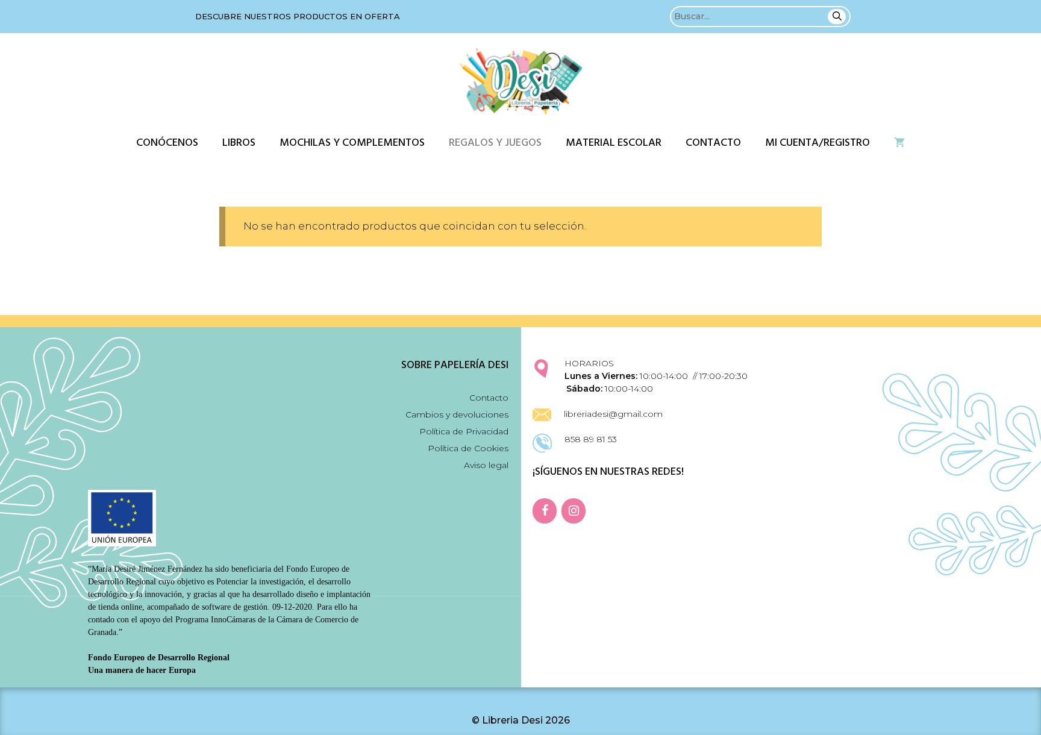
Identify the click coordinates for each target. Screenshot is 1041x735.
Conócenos (167, 143)
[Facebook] (545, 511)
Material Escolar (613, 143)
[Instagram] (573, 511)
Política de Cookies (468, 448)
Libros (238, 143)
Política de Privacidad (463, 431)
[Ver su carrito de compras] (899, 143)
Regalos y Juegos (495, 143)
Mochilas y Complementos (352, 143)
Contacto (713, 143)
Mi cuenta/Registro (817, 143)
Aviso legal (486, 465)
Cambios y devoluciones (456, 414)
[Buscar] (837, 16)
